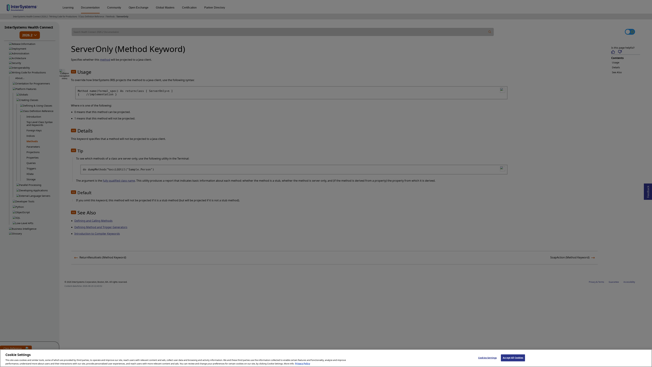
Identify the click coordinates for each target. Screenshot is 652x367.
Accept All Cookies (513, 357)
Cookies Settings (487, 357)
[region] (326, 358)
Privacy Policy (302, 363)
